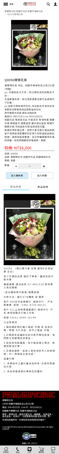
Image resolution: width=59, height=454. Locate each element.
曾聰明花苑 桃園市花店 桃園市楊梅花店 (24, 11)
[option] (29, 45)
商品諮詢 (43, 186)
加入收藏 (42, 175)
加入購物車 (17, 175)
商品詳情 (15, 186)
